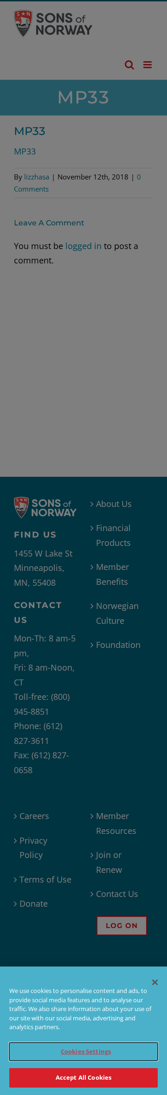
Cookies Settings (86, 1051)
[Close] (155, 982)
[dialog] (83, 1031)
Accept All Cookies (83, 1077)
